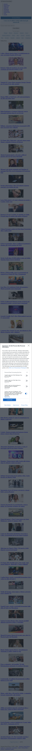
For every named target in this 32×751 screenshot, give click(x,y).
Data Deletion (7, 405)
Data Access (16, 405)
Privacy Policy (24, 405)
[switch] (26, 375)
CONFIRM (9, 399)
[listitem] (16, 372)
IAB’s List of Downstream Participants (18, 367)
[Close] (29, 346)
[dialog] (16, 375)
